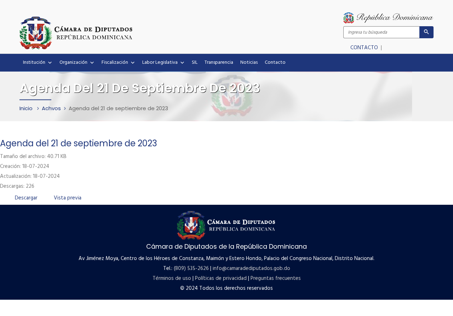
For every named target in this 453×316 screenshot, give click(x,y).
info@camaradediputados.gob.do (251, 268)
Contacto (275, 62)
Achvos (51, 108)
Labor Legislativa (160, 62)
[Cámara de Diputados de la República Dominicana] (122, 32)
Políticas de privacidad (221, 278)
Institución (34, 62)
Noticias (249, 62)
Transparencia (219, 62)
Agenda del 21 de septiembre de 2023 (78, 143)
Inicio (26, 108)
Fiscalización (115, 62)
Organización (73, 62)
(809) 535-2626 (191, 268)
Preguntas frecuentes (276, 278)
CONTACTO (364, 48)
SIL (194, 62)
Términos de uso (172, 278)
